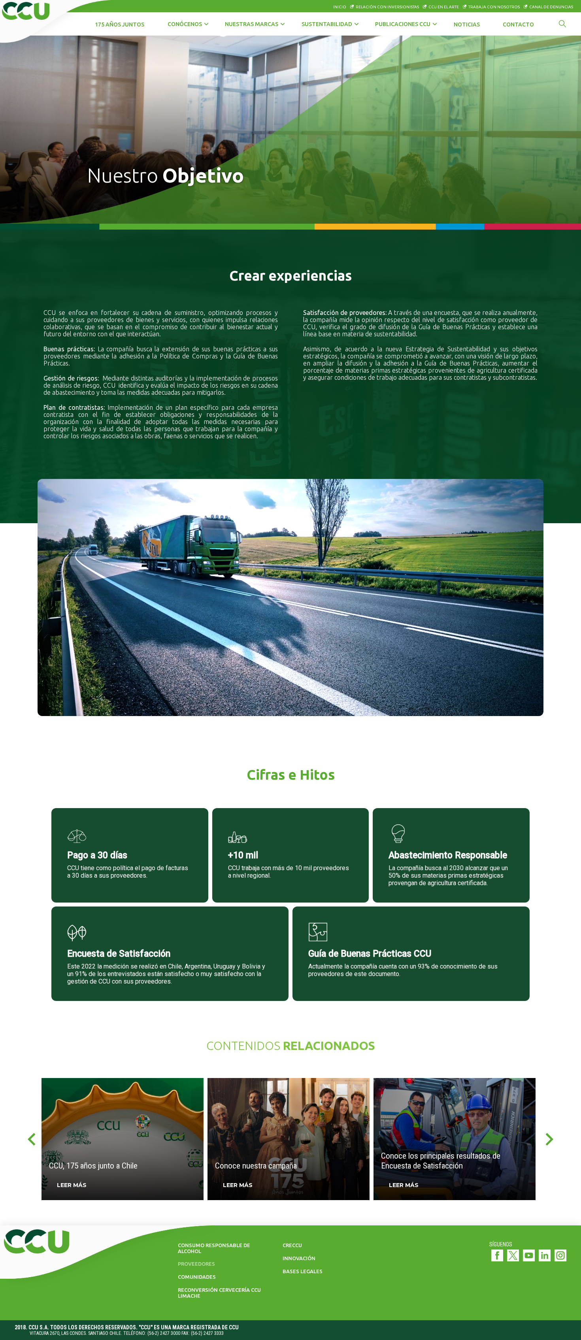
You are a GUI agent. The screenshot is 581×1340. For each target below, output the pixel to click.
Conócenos (185, 24)
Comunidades (197, 1277)
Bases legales (303, 1271)
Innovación (299, 1258)
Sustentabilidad (327, 24)
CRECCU (292, 1245)
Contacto (518, 24)
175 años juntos (119, 24)
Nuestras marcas (251, 24)
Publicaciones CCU (402, 24)
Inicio (339, 7)
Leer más (72, 1185)
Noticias (467, 24)
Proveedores (196, 1263)
